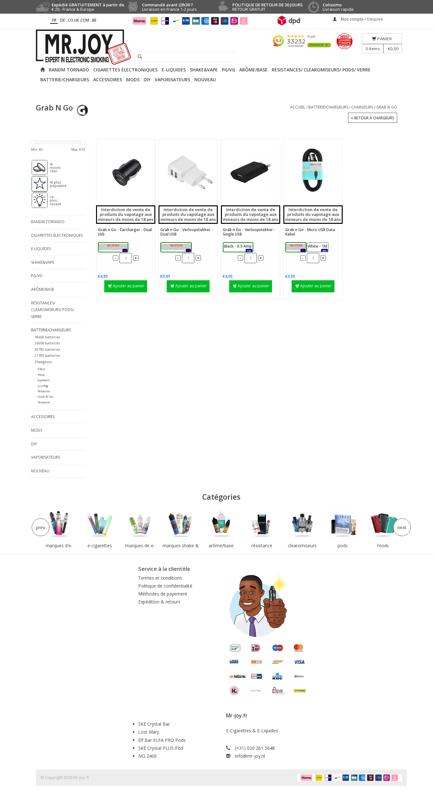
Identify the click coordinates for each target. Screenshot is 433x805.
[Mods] (383, 524)
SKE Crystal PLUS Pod (160, 748)
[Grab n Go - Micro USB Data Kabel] (313, 171)
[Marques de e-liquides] (140, 524)
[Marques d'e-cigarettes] (59, 524)
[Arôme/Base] (221, 524)
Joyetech (44, 380)
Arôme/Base (253, 70)
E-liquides (174, 70)
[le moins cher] (36, 167)
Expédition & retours (159, 602)
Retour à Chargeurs (373, 118)
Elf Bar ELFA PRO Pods (162, 740)
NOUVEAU (205, 80)
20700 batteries (47, 349)
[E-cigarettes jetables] (100, 524)
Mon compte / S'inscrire (361, 19)
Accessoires (107, 80)
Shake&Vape (204, 70)
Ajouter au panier (128, 286)
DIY (147, 80)
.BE (93, 20)
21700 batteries (47, 355)
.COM (84, 20)
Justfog (43, 386)
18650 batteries (47, 337)
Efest (41, 369)
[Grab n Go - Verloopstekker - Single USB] (250, 171)
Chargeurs (362, 107)
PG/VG (228, 70)
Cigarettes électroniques (125, 70)
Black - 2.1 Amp (113, 247)
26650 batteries (47, 343)
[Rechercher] (137, 56)
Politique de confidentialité (165, 586)
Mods (132, 80)
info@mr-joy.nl (250, 756)
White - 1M (317, 247)
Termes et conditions (160, 578)
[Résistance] (262, 524)
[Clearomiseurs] (302, 524)
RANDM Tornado (69, 70)
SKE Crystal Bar (154, 724)
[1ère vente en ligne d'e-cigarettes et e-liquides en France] (216, 47)
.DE (62, 20)
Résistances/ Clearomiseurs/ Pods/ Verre (321, 70)
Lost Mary (148, 732)
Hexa (41, 375)
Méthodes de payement (162, 594)
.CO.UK (73, 20)
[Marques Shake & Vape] (180, 524)
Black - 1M (296, 247)
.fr (53, 20)
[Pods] (342, 524)
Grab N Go (386, 107)
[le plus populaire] (36, 183)
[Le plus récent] (36, 200)
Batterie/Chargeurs (64, 80)
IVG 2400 (147, 756)
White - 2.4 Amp (176, 247)
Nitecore (44, 391)
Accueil (297, 107)
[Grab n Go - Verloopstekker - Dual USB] (188, 171)
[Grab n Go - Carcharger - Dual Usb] (125, 171)
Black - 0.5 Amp (238, 247)
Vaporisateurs (172, 80)
